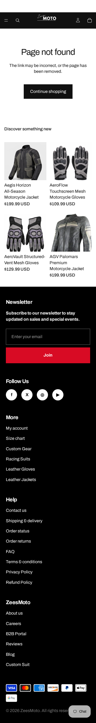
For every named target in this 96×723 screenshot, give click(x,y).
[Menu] (6, 20)
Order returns (18, 541)
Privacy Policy (19, 572)
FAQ (10, 551)
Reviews (14, 644)
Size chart (15, 438)
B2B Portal (16, 633)
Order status (17, 531)
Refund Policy (19, 582)
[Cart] (89, 20)
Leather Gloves (20, 469)
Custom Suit (18, 664)
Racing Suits (18, 459)
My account (17, 428)
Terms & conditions (24, 561)
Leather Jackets (21, 479)
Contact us (16, 510)
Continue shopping (48, 91)
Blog (10, 654)
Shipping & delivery (24, 520)
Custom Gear (18, 448)
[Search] (17, 20)
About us (14, 613)
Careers (13, 623)
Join (48, 355)
